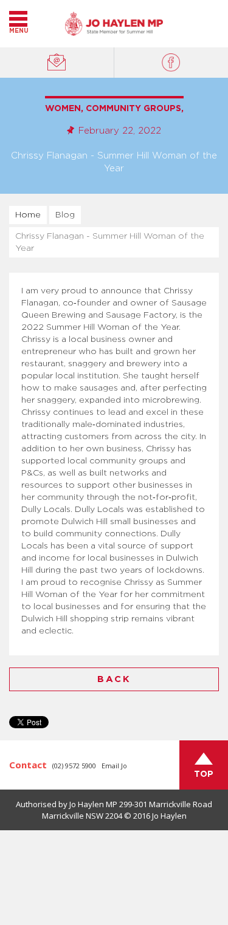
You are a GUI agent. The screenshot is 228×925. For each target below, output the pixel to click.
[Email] (57, 62)
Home (28, 215)
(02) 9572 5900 (74, 765)
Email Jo (114, 765)
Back (114, 679)
